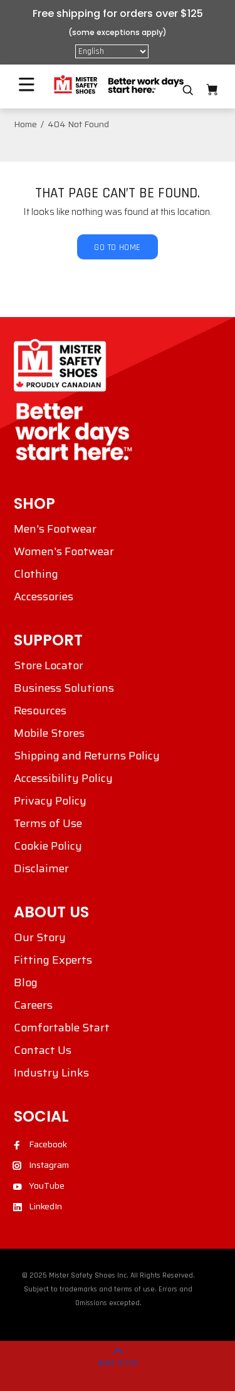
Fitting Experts (53, 960)
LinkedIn (45, 1206)
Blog (26, 982)
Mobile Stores (49, 733)
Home (25, 124)
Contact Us (42, 1050)
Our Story (40, 937)
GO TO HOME (117, 247)
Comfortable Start (62, 1027)
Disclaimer (41, 868)
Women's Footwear (64, 551)
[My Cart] (211, 90)
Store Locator (48, 665)
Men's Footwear (55, 529)
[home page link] (118, 85)
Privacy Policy (50, 801)
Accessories (43, 596)
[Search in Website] (188, 90)
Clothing (36, 574)
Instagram (49, 1165)
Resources (40, 710)
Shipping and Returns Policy (87, 755)
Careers (33, 1005)
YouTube (47, 1185)
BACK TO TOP (118, 1363)
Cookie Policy (48, 846)
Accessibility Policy (63, 778)
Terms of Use (48, 823)
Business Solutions (64, 688)
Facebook (48, 1144)
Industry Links (51, 1072)
